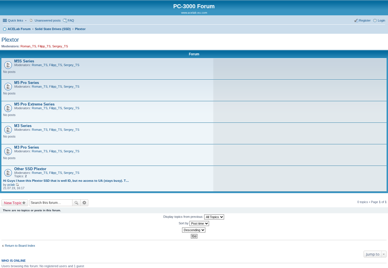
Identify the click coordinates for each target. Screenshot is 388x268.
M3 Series (23, 126)
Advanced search (84, 202)
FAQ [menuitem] (71, 20)
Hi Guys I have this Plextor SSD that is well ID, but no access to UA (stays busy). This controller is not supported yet (66, 180)
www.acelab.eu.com (194, 12)
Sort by (184, 223)
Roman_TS (28, 46)
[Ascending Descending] (194, 230)
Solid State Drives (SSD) (53, 29)
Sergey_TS (60, 46)
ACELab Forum (19, 29)
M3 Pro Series (26, 147)
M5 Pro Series (26, 83)
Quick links (15, 20)
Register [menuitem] (365, 20)
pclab (11, 184)
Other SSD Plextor (30, 169)
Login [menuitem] (381, 20)
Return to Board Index (20, 245)
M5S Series (24, 61)
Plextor (80, 29)
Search (76, 202)
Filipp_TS (44, 46)
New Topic (13, 202)
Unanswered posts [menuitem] (48, 20)
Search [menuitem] (383, 29)
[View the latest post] (17, 184)
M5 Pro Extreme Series (34, 104)
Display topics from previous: (183, 216)
